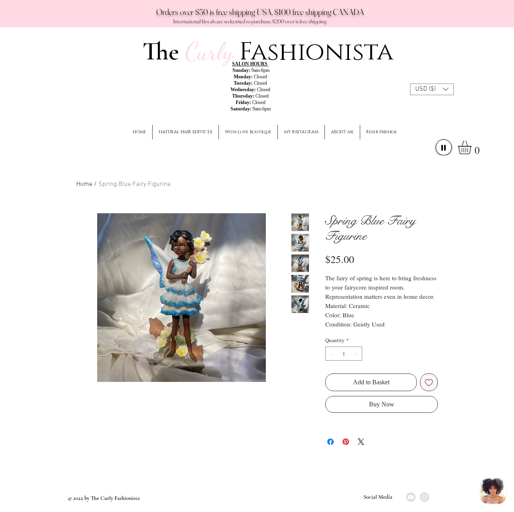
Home (84, 184)
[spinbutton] (344, 354)
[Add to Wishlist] (429, 382)
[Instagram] (424, 497)
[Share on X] (361, 442)
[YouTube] (411, 497)
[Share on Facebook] (330, 442)
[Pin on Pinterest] (346, 442)
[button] (432, 89)
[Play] (443, 147)
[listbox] (432, 89)
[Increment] (356, 354)
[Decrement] (331, 354)
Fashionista (316, 52)
